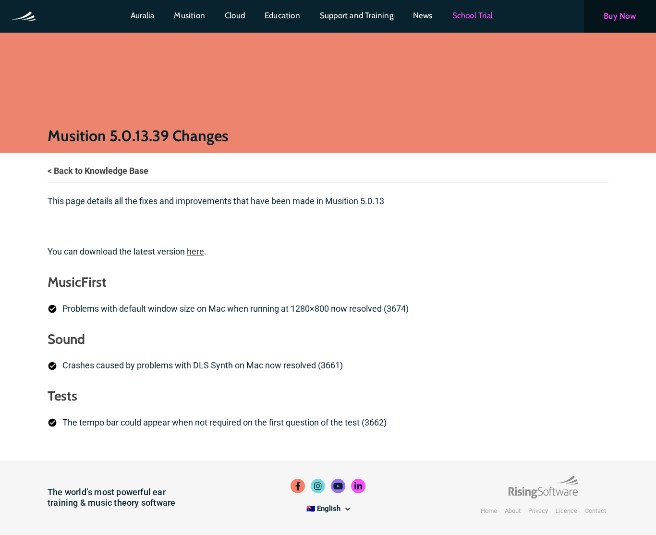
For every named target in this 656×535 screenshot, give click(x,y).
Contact (595, 510)
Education (282, 15)
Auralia (142, 15)
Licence (566, 510)
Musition (189, 15)
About (513, 510)
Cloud (235, 15)
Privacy (538, 510)
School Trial (472, 15)
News (423, 15)
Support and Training (356, 15)
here (195, 251)
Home (489, 510)
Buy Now (620, 16)
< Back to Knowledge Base (98, 171)
